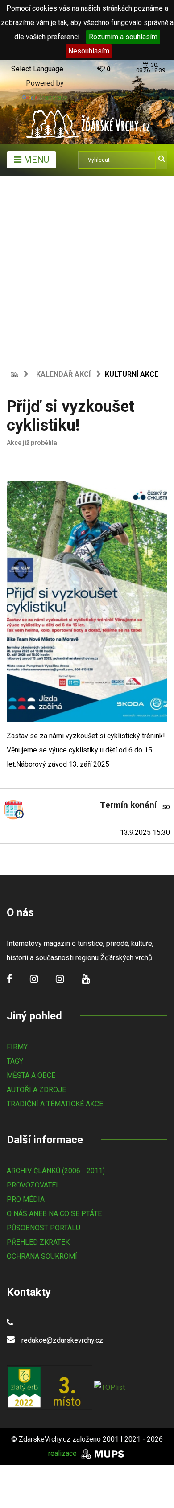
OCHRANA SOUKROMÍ (42, 1256)
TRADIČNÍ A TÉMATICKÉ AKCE (55, 1104)
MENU (35, 159)
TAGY (15, 1061)
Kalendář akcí (63, 374)
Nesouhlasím (88, 51)
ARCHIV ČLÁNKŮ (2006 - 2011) (56, 1171)
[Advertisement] (87, 267)
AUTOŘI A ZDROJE (36, 1089)
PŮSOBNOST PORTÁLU (43, 1228)
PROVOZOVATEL (33, 1185)
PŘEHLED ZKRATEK (38, 1242)
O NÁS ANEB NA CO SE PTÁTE (54, 1213)
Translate (53, 97)
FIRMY (17, 1047)
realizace (63, 1453)
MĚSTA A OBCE (31, 1075)
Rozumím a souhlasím (123, 37)
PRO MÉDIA (26, 1199)
